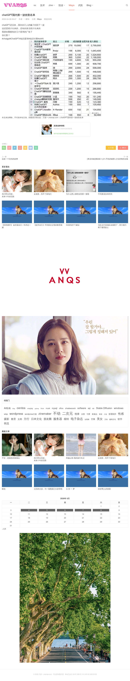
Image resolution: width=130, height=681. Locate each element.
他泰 (77, 413)
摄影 (6, 419)
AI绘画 (7, 408)
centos (21, 408)
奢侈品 (94, 414)
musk (48, 408)
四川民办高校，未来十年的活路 (8, 195)
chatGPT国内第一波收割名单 (71, 117)
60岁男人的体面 (104, 489)
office (61, 408)
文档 (20, 419)
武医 (80, 5)
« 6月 (4, 529)
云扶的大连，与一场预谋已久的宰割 (48, 489)
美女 (100, 419)
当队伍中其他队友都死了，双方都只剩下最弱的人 (112, 226)
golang (37, 408)
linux (42, 408)
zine (51, 5)
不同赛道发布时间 (105, 194)
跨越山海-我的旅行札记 (75, 458)
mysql (54, 408)
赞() (123, 147)
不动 (56, 413)
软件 (120, 419)
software (81, 408)
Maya (71, 5)
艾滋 (106, 419)
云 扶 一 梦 (70, 489)
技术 (42, 5)
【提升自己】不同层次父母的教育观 (48, 225)
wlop (6, 414)
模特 (66, 419)
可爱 (88, 414)
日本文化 (36, 419)
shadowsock (70, 408)
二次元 (67, 413)
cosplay (30, 408)
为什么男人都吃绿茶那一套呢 (77, 194)
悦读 (61, 5)
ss (93, 408)
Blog (89, 5)
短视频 (87, 419)
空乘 (93, 419)
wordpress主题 (31, 414)
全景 (83, 414)
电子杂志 (77, 418)
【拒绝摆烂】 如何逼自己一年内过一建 (16, 226)
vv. (35, 5)
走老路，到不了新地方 (43, 194)
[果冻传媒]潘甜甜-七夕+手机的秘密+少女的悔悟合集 (107, 159)
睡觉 (3, 489)
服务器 (57, 419)
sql (89, 408)
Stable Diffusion (104, 408)
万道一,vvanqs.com (50, 117)
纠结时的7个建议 (72, 225)
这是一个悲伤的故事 (10, 159)
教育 (13, 419)
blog (13, 408)
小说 (105, 414)
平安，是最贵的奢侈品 (11, 458)
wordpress (16, 413)
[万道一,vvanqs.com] (16, 5)
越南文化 (112, 419)
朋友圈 (48, 419)
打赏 (111, 147)
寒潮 (100, 414)
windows (118, 408)
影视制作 (112, 414)
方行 (26, 419)
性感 (121, 413)
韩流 (6, 423)
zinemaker (44, 413)
